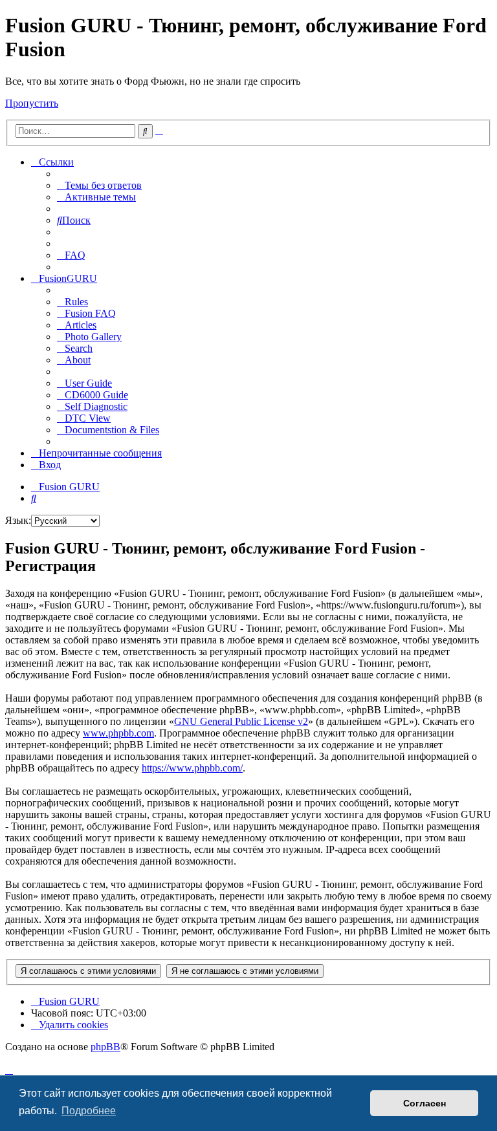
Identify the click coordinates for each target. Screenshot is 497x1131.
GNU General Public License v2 (241, 721)
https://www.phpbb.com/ (192, 767)
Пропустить (31, 103)
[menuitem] (99, 185)
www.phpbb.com (118, 732)
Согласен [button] (424, 1103)
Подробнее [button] (88, 1110)
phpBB (105, 1046)
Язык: (18, 520)
